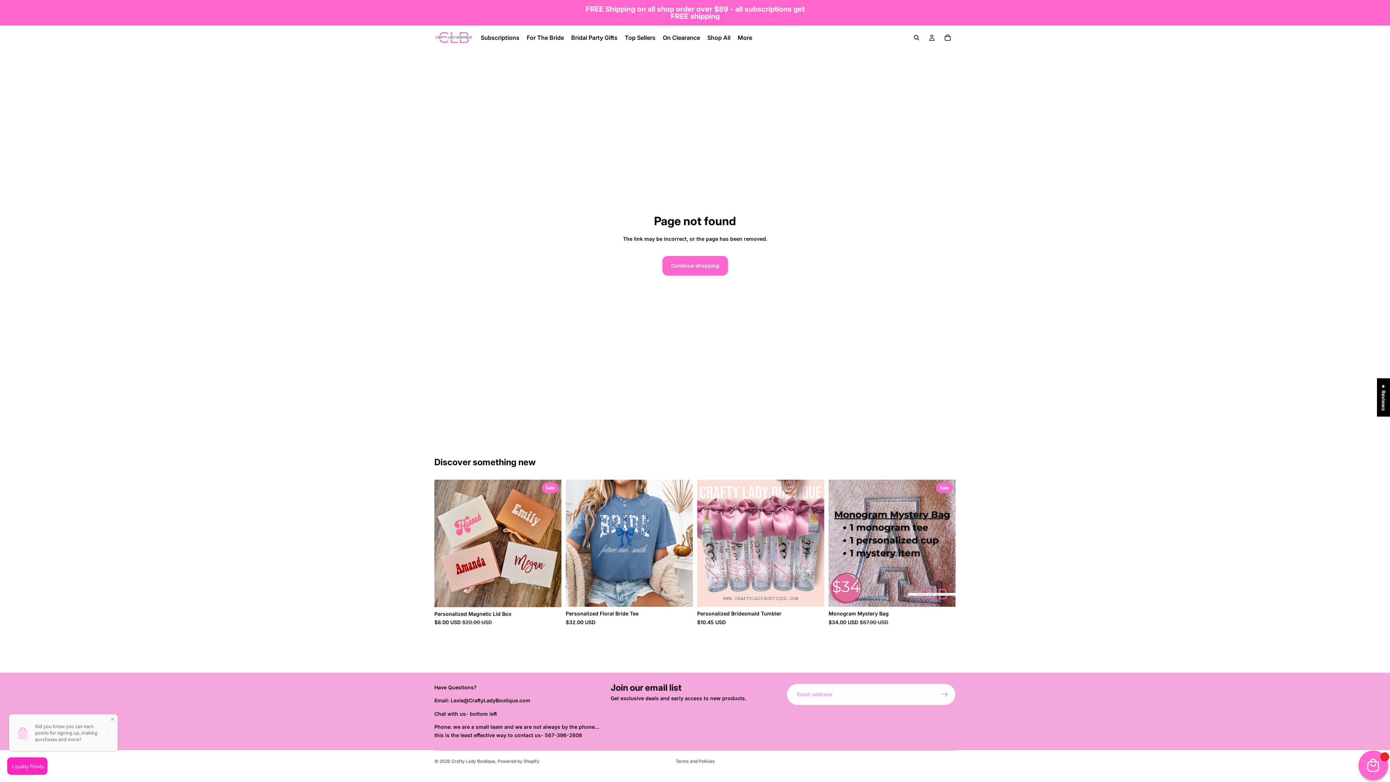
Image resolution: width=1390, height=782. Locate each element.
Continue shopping (695, 265)
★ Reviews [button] (1384, 397)
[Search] (916, 38)
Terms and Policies (695, 761)
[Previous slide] (445, 543)
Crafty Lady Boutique (473, 761)
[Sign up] (944, 694)
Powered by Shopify (518, 761)
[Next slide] (550, 543)
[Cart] (948, 38)
